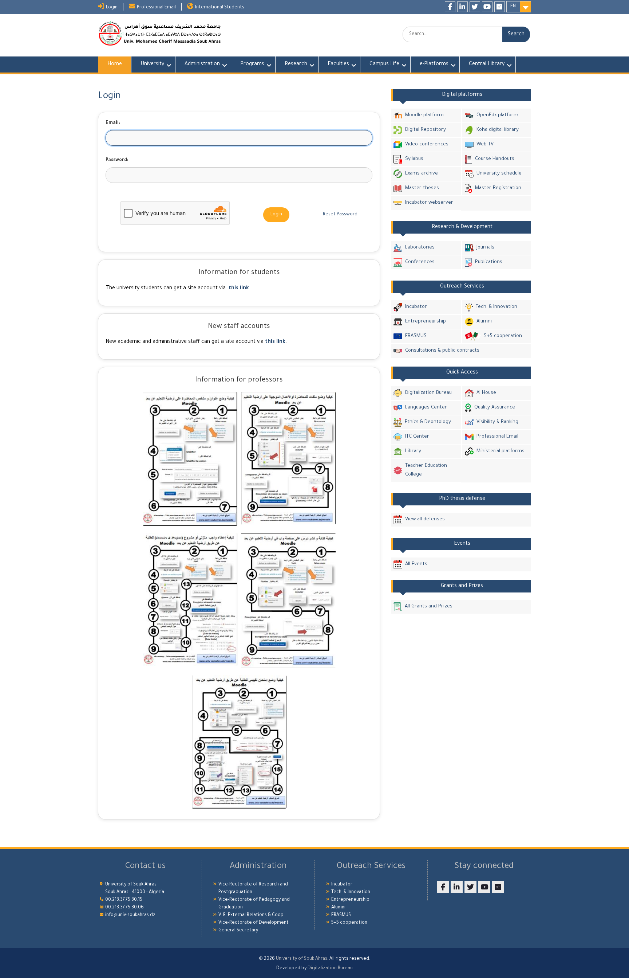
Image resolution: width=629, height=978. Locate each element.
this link (239, 289)
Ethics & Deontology (428, 422)
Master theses (422, 188)
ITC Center (417, 436)
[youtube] (487, 6)
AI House (486, 393)
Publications (488, 262)
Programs (252, 64)
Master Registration (498, 188)
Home (114, 64)
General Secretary (238, 930)
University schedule (499, 173)
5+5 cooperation (503, 336)
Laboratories (420, 247)
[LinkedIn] (462, 6)
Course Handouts (494, 159)
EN (513, 6)
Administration (202, 64)
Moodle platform (424, 115)
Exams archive (421, 173)
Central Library (487, 64)
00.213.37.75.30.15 (123, 900)
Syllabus (414, 159)
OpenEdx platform (497, 115)
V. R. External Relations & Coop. (251, 915)
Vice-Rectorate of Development (253, 923)
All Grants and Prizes (428, 606)
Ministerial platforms (500, 451)
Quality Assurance (494, 407)
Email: (113, 123)
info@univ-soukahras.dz (130, 915)
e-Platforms (434, 64)
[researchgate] (499, 6)
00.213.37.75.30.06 (124, 907)
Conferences (420, 262)
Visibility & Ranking (497, 422)
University (152, 64)
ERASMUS (416, 336)
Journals (485, 247)
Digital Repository (425, 130)
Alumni (484, 321)
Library (413, 451)
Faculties (338, 64)
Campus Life (384, 64)
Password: (117, 160)
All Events (416, 564)
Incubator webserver (429, 203)
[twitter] (475, 6)
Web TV (485, 144)
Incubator (416, 307)
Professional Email (156, 7)
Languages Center (426, 407)
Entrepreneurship (425, 321)
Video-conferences (426, 144)
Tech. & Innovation (496, 307)
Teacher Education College (426, 470)
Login (112, 7)
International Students (219, 7)
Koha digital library (497, 130)
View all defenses (425, 519)
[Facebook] (450, 6)
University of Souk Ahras (301, 959)
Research (296, 64)
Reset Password (340, 214)
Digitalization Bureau (428, 393)
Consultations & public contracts (442, 350)
